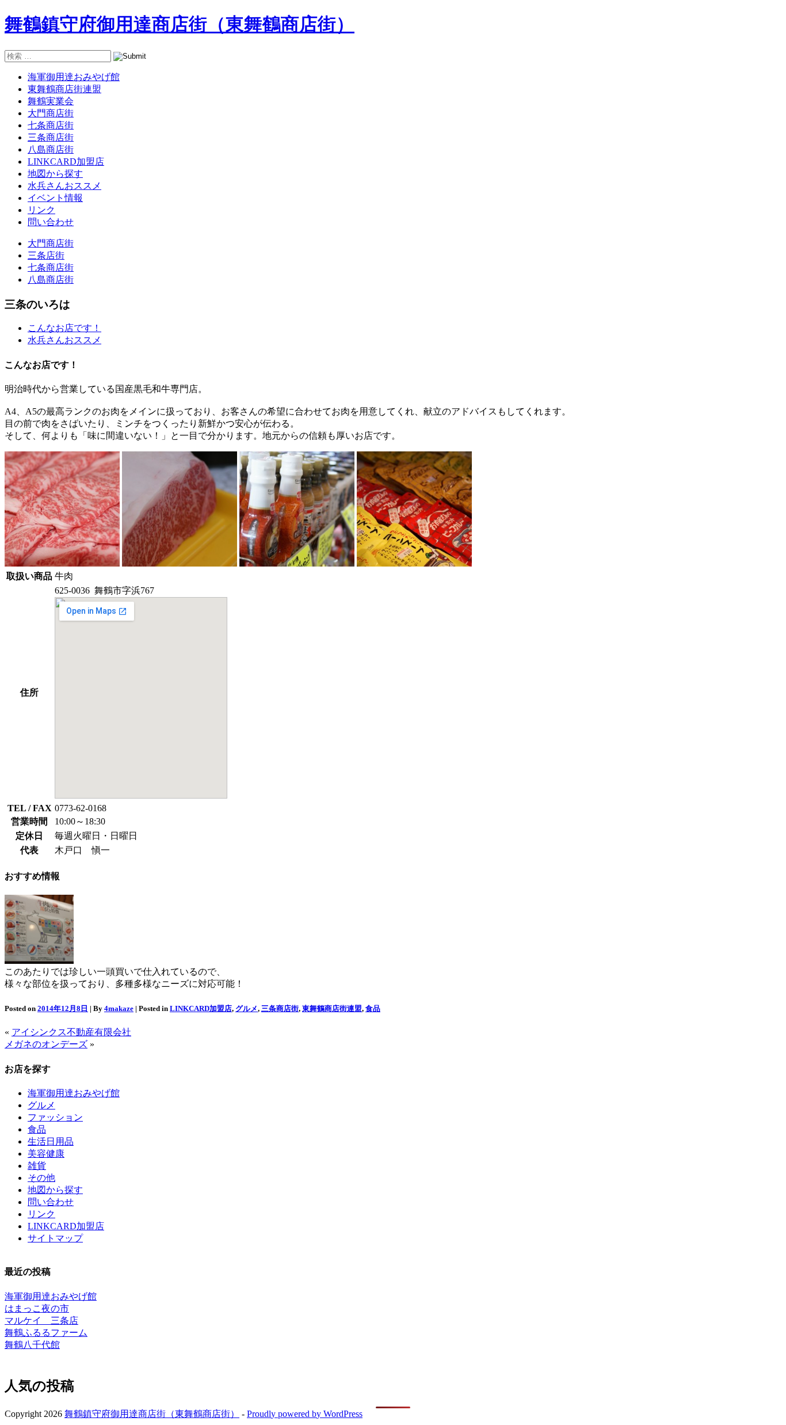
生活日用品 (51, 1141)
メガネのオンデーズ (46, 1044)
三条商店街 (51, 137)
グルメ (246, 1008)
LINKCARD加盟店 (66, 161)
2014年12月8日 (62, 1008)
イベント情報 (55, 198)
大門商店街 (51, 113)
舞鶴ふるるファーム (46, 1332)
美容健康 (46, 1153)
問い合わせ (51, 222)
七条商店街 (51, 125)
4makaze (118, 1008)
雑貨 (37, 1166)
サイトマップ (55, 1238)
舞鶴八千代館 (32, 1345)
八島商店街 (51, 149)
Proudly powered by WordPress (305, 1414)
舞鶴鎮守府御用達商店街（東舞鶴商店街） (179, 24)
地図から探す (55, 173)
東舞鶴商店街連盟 (64, 89)
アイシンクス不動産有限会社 (71, 1032)
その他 (41, 1178)
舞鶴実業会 (51, 101)
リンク (41, 210)
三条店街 (46, 255)
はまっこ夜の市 (37, 1308)
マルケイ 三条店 (41, 1320)
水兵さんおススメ (64, 186)
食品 (372, 1008)
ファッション (55, 1117)
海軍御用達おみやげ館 (74, 77)
